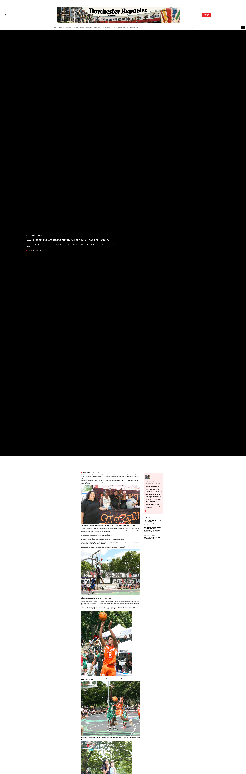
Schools (76, 27)
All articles (149, 511)
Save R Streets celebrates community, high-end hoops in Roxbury (152, 528)
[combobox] (215, 27)
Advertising (97, 27)
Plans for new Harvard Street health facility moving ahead (152, 538)
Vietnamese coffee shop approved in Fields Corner (152, 524)
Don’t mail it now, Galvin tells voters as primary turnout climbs (152, 535)
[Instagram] (6, 15)
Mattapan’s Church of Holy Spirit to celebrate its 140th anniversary (152, 531)
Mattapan (68, 27)
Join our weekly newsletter (120, 27)
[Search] (243, 27)
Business (61, 27)
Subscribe (89, 27)
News (50, 27)
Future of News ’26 (135, 27)
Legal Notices (106, 27)
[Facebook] (3, 15)
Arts (55, 27)
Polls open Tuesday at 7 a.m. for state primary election (152, 521)
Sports (82, 27)
